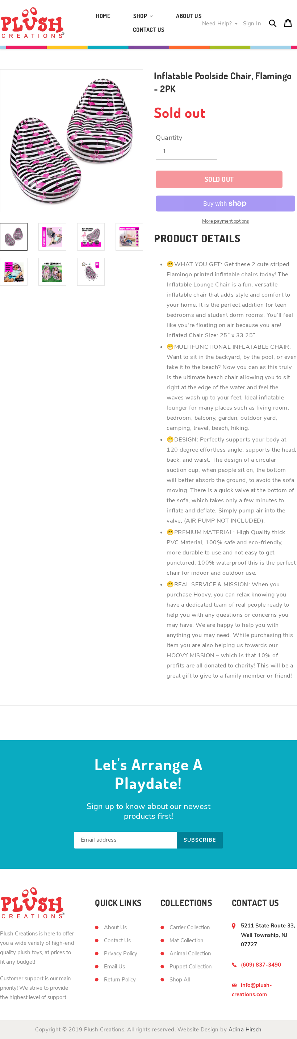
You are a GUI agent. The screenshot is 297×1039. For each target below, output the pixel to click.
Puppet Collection (191, 966)
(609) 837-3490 (261, 964)
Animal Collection (190, 953)
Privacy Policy (120, 953)
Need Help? (217, 23)
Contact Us (117, 940)
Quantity (169, 138)
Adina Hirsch (245, 1029)
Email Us (114, 966)
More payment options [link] (225, 221)
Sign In (252, 23)
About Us (115, 927)
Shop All (180, 979)
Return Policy (120, 979)
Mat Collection (187, 940)
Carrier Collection (190, 927)
